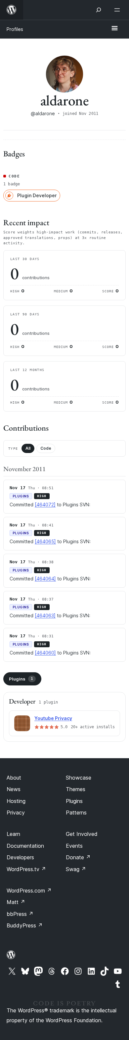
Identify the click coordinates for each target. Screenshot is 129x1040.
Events (74, 845)
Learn (13, 834)
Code (45, 448)
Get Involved (82, 834)
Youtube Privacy (53, 718)
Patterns (76, 812)
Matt (16, 902)
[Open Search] (98, 10)
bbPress (20, 914)
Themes (75, 789)
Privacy (16, 812)
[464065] (45, 541)
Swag (76, 869)
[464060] (45, 652)
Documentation (25, 845)
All (27, 448)
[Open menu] (118, 10)
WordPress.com (29, 890)
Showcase (78, 777)
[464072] (45, 504)
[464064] (45, 578)
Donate (78, 857)
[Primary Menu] (114, 28)
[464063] (45, 615)
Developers (20, 857)
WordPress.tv (26, 869)
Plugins (21, 678)
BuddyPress (25, 925)
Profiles (15, 29)
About (14, 777)
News (14, 789)
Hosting (16, 801)
